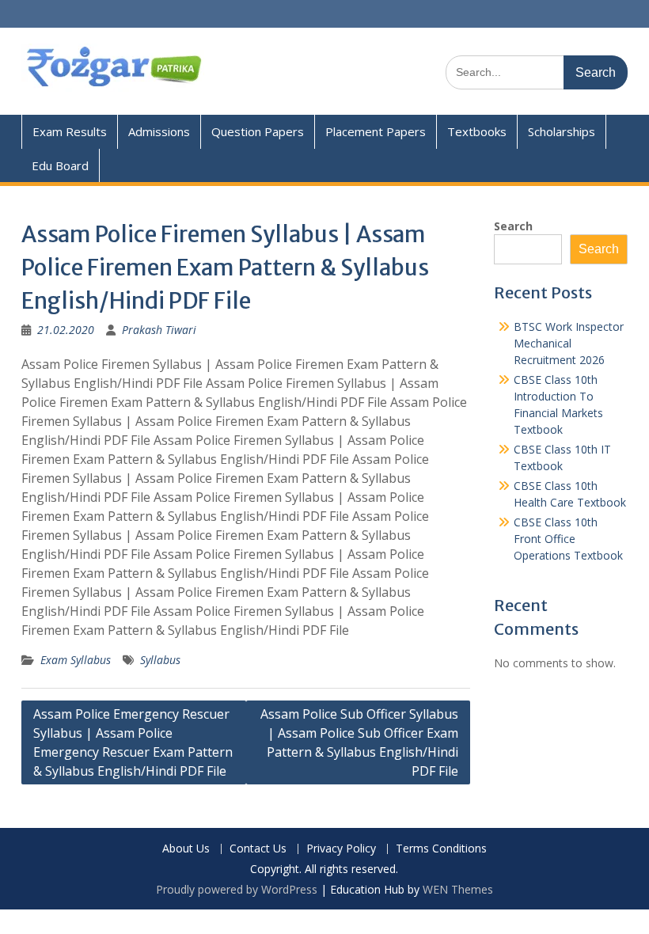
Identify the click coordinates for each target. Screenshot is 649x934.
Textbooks (477, 131)
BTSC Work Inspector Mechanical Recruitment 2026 (569, 343)
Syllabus (160, 659)
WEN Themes (458, 889)
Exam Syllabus (75, 659)
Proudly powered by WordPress (236, 889)
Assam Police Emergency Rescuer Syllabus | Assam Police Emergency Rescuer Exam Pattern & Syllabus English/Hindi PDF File (133, 742)
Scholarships (561, 131)
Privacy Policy (341, 849)
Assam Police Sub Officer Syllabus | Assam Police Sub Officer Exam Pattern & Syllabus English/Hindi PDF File (359, 742)
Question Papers (257, 131)
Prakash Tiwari (159, 329)
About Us (186, 849)
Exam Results (69, 131)
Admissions (159, 131)
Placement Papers (375, 131)
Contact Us (258, 849)
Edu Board (60, 165)
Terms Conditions (441, 849)
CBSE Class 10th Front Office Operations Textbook (568, 538)
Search (513, 226)
